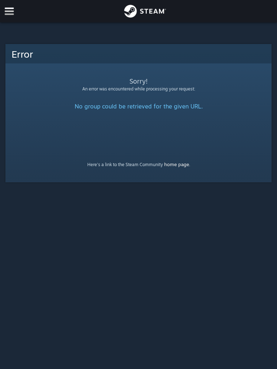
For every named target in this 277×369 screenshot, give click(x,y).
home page (176, 164)
